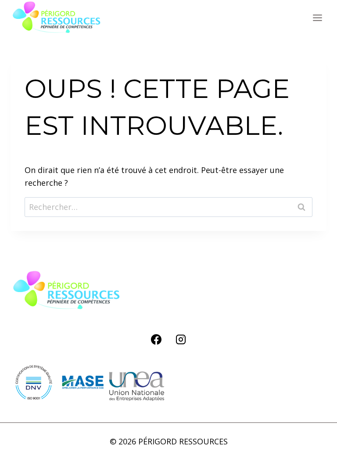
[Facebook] (156, 339)
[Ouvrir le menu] (317, 17)
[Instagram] (180, 339)
